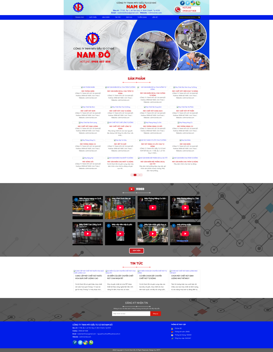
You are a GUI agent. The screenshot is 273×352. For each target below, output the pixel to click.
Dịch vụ (129, 17)
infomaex (174, 341)
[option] (89, 281)
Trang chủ (79, 17)
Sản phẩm (106, 17)
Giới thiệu (93, 17)
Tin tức (118, 17)
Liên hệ (154, 17)
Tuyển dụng (142, 17)
